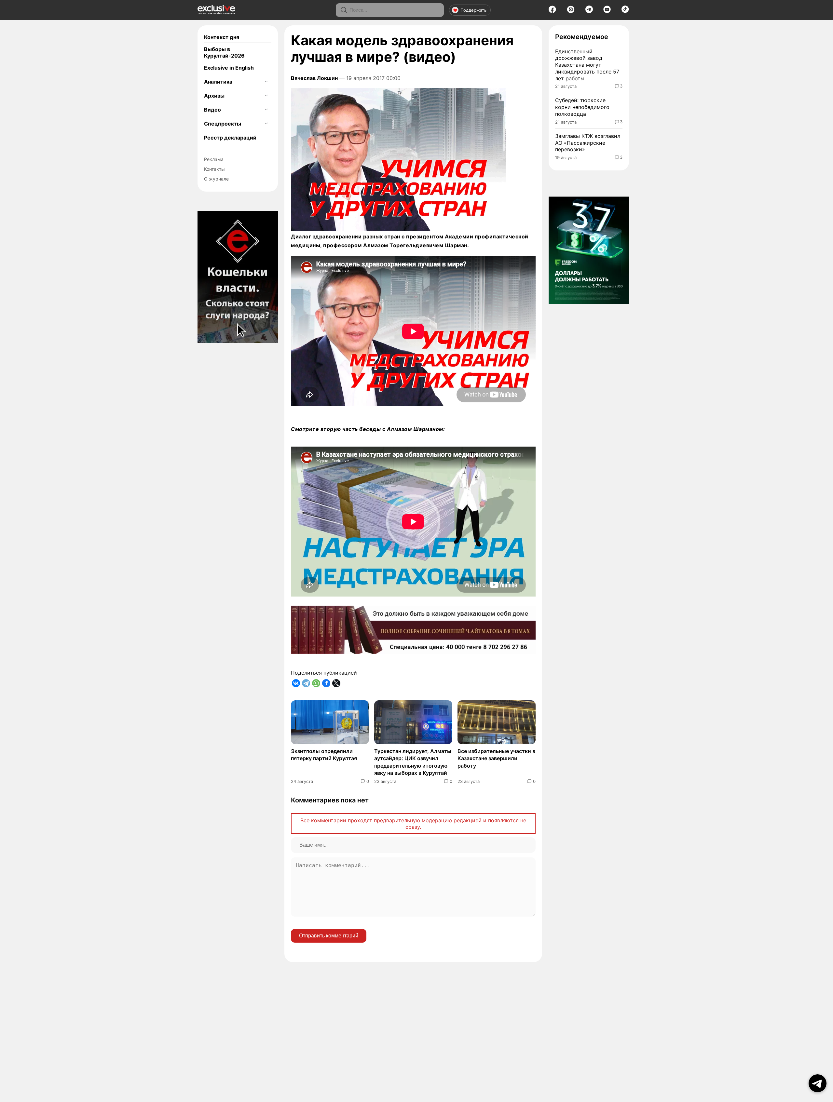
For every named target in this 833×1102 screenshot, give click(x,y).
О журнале (216, 178)
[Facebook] (552, 11)
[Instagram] (571, 11)
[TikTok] (625, 11)
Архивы (214, 95)
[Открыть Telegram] (817, 1083)
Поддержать (473, 10)
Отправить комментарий (328, 935)
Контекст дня (221, 37)
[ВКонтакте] (296, 683)
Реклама (214, 159)
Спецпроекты (222, 123)
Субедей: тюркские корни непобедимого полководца (582, 107)
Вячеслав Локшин (314, 78)
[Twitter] (336, 683)
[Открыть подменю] (266, 81)
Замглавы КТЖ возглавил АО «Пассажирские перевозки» (587, 143)
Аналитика (218, 81)
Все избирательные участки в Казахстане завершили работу (496, 758)
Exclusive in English (229, 67)
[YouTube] (607, 11)
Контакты (214, 169)
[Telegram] (589, 11)
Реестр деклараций (230, 137)
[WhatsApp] (316, 683)
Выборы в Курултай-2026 (224, 52)
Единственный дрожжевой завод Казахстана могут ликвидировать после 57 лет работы (587, 65)
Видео (212, 109)
